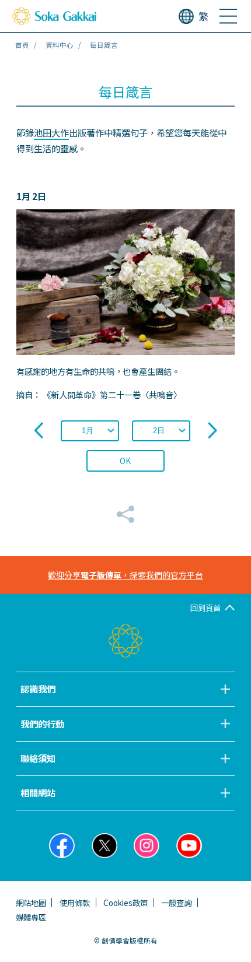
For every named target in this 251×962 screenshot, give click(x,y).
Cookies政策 (125, 902)
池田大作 (51, 132)
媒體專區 (31, 917)
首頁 (22, 45)
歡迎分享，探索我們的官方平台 (125, 575)
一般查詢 (176, 902)
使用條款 (75, 902)
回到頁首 (205, 607)
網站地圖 (31, 902)
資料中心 (60, 45)
